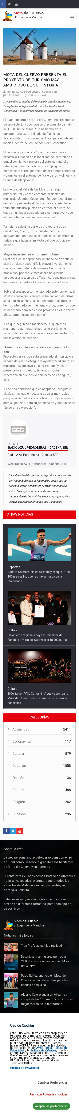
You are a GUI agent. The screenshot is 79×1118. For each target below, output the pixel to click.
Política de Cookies (43, 1050)
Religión (18, 802)
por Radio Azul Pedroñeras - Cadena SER (32, 91)
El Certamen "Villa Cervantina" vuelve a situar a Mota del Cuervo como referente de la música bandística (38, 698)
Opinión (18, 778)
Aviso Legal (44, 1048)
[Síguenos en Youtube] (16, 4)
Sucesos (19, 814)
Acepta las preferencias (51, 1106)
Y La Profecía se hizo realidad (10, 947)
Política (18, 790)
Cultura (12, 630)
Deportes (14, 567)
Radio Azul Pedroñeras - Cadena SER (40, 464)
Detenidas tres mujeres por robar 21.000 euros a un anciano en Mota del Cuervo (10, 962)
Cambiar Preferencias (53, 1082)
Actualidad (20, 729)
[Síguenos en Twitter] (9, 4)
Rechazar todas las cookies (48, 1094)
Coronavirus (21, 742)
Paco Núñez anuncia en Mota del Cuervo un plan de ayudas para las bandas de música (11, 981)
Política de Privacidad (24, 1068)
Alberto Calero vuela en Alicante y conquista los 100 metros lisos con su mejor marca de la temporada (39, 576)
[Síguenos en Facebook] (3, 4)
